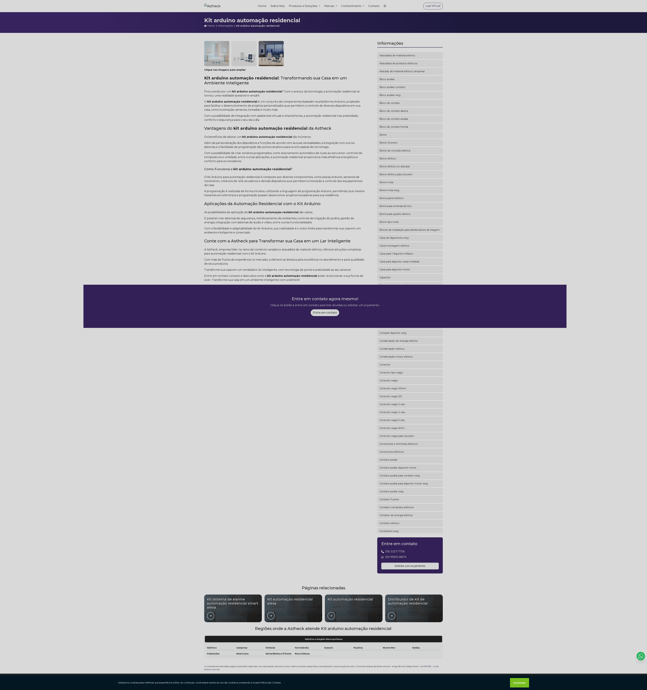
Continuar (519, 682)
